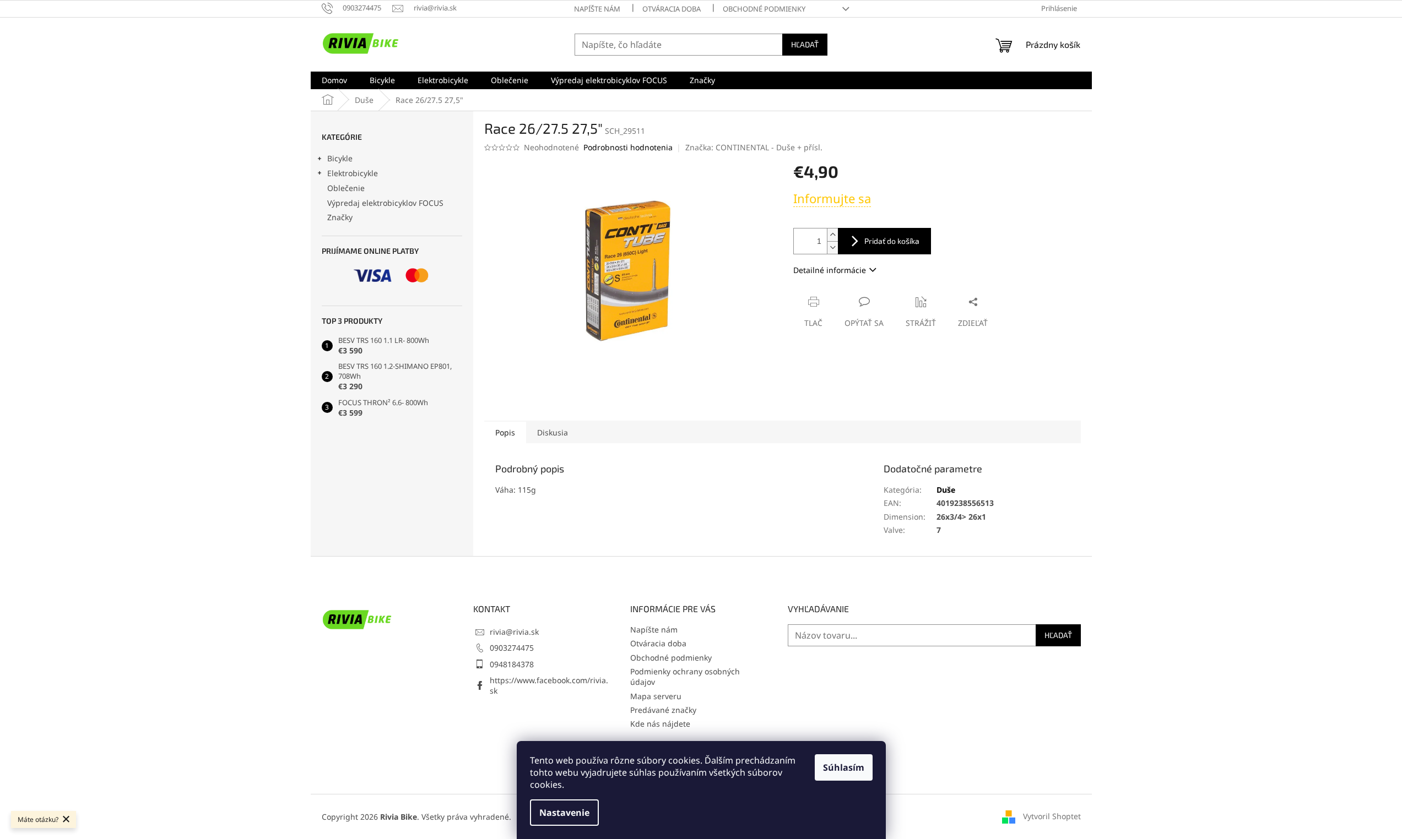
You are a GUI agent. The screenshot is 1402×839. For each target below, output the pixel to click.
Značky (340, 217)
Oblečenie (346, 188)
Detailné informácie (829, 270)
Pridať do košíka (891, 241)
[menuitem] (334, 80)
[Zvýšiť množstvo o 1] (832, 234)
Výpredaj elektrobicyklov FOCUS (385, 203)
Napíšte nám (597, 9)
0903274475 (512, 647)
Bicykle (340, 158)
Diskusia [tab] (552, 432)
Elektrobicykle (352, 173)
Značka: (753, 147)
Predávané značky (663, 710)
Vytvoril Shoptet (1052, 815)
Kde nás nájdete (660, 723)
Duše (946, 489)
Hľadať (805, 44)
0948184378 (512, 664)
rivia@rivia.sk (514, 631)
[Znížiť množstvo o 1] (832, 247)
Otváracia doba (671, 9)
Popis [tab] (505, 432)
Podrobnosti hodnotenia (628, 147)
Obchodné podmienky (764, 9)
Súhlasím (843, 767)
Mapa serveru (655, 696)
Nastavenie (564, 813)
